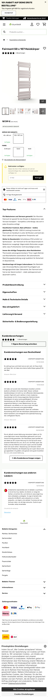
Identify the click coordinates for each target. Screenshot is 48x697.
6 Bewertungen (20, 53)
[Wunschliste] (37, 24)
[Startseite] (6, 40)
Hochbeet (5, 547)
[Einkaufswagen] (44, 24)
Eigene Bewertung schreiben (25, 344)
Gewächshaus (7, 552)
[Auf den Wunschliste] (44, 48)
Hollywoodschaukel (9, 557)
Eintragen (38, 178)
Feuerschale (6, 561)
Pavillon (5, 543)
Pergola (5, 575)
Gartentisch (6, 566)
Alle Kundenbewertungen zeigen (26, 458)
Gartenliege (6, 571)
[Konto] (32, 24)
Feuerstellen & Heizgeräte (17, 40)
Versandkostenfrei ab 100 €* (36, 18)
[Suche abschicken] (4, 31)
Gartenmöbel (7, 538)
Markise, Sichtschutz (9, 533)
